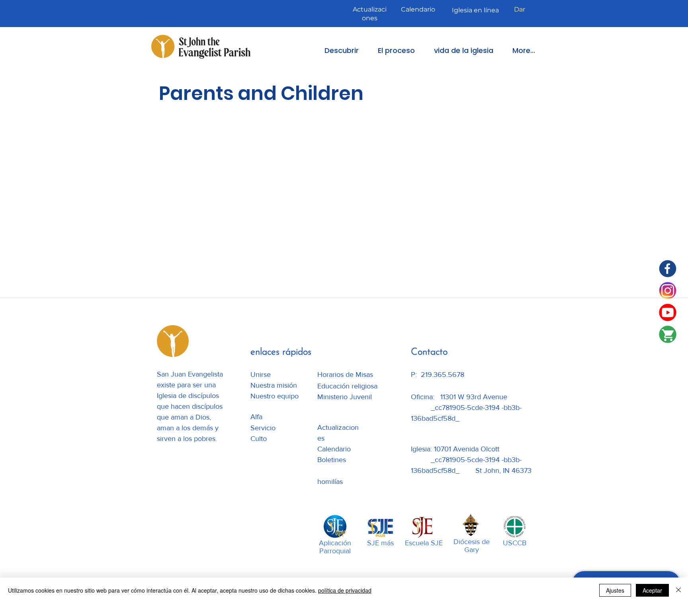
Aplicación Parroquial (335, 547)
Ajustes (615, 590)
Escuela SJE (424, 543)
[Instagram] (667, 290)
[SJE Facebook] (667, 268)
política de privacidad (344, 590)
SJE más (380, 543)
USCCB (514, 543)
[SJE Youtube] (667, 312)
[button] (336, 50)
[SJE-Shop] (667, 334)
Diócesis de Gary (471, 546)
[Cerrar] (678, 590)
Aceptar (652, 590)
